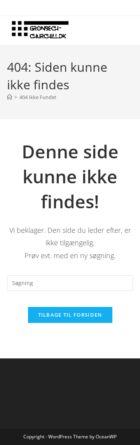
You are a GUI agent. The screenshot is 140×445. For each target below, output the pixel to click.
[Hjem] (9, 97)
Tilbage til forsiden (70, 314)
